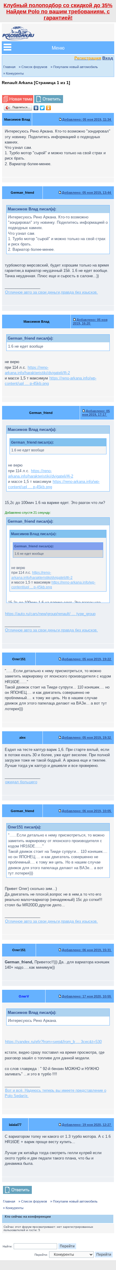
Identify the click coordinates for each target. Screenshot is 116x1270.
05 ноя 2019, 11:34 (87, 119)
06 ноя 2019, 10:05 (87, 811)
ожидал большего (21, 782)
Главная (9, 67)
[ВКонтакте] (36, 108)
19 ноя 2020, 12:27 (87, 1124)
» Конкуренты (13, 73)
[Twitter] (42, 108)
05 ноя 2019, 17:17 (96, 412)
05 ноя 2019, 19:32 (87, 737)
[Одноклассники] (49, 108)
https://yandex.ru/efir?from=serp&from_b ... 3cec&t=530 (53, 1041)
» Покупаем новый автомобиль (74, 67)
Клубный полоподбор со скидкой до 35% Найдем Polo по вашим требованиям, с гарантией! (58, 11)
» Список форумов (33, 67)
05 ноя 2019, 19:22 (87, 659)
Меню (58, 47)
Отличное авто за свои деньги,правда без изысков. (51, 292)
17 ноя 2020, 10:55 (87, 996)
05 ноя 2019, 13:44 (87, 192)
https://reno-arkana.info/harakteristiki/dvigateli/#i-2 (37, 370)
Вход (107, 58)
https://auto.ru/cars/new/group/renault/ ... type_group (50, 614)
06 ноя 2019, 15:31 (87, 950)
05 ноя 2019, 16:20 (90, 321)
